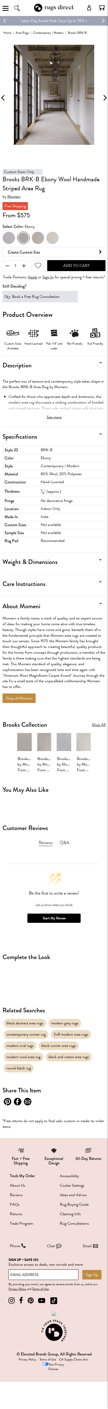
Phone (15, 1246)
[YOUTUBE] (41, 1300)
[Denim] (9, 238)
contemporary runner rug (26, 1034)
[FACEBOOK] (21, 1300)
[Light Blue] (38, 238)
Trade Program (21, 1223)
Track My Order (22, 1176)
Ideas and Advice (73, 1195)
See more (54, 417)
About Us (17, 1185)
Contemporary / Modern (48, 32)
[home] (54, 11)
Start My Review (54, 918)
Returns (16, 1214)
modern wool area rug (23, 1057)
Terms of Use (40, 1289)
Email (87, 1246)
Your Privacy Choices (56, 1366)
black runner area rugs (58, 1046)
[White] (52, 238)
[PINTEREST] (31, 1300)
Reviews (16, 1195)
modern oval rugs (20, 1046)
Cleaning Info (70, 1214)
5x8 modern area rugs (71, 1034)
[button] (102, 8)
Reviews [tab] (45, 842)
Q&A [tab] (64, 842)
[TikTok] (54, 1300)
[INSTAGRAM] (12, 1300)
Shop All (98, 725)
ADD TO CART (76, 266)
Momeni (13, 197)
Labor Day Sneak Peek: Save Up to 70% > (54, 21)
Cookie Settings (72, 1185)
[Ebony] (23, 238)
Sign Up (92, 1275)
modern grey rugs (64, 1023)
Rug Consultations (74, 1223)
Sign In (47, 277)
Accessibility (69, 1176)
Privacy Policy (17, 1289)
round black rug (19, 1068)
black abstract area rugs (25, 1023)
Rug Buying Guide (74, 1204)
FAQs (15, 1204)
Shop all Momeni (19, 698)
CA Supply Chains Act (73, 1359)
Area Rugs (22, 32)
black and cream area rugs (68, 1057)
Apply (32, 277)
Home (7, 32)
